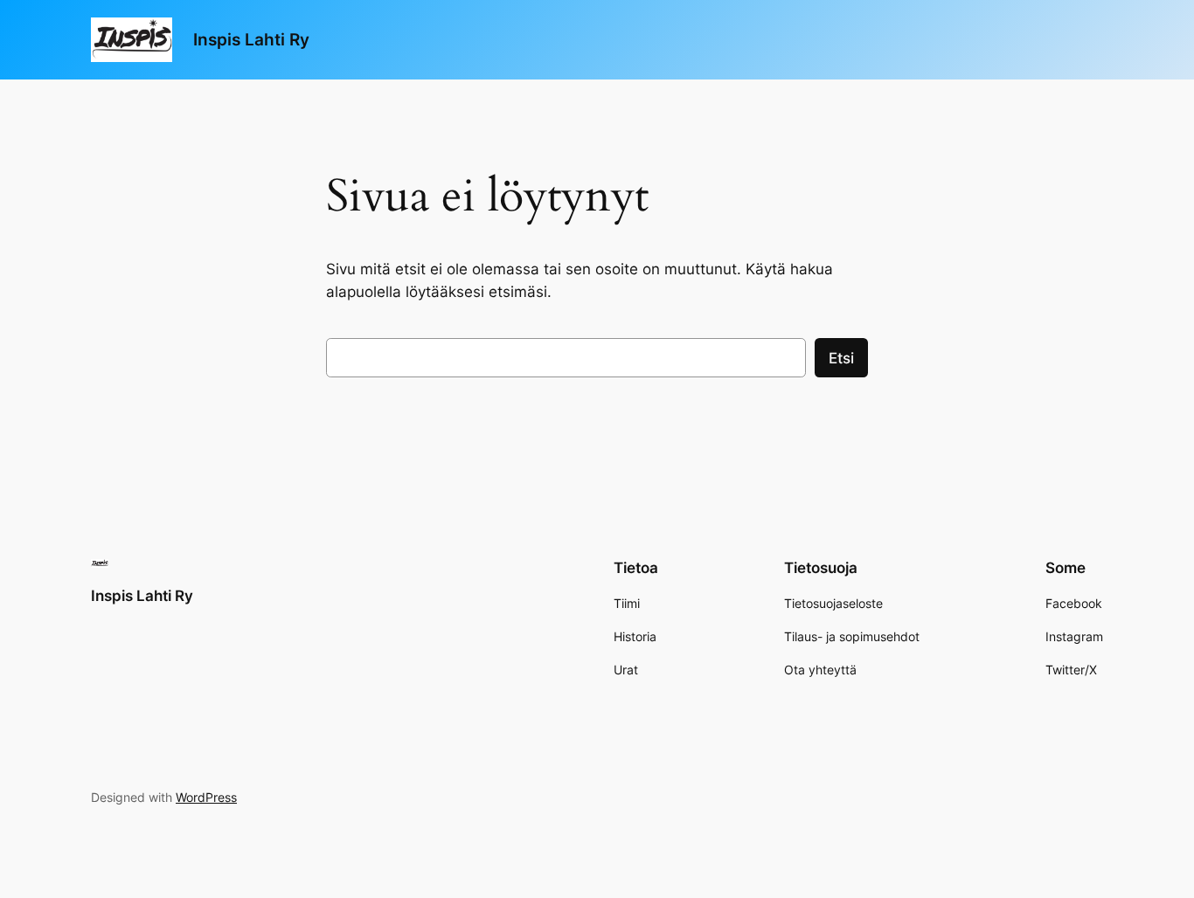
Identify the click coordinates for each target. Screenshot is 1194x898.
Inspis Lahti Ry (251, 39)
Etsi (841, 358)
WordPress (206, 797)
